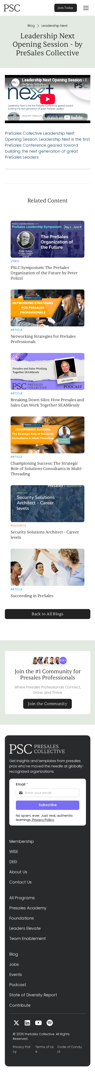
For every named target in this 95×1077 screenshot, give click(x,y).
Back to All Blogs (47, 614)
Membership (21, 841)
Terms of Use (44, 1049)
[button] (86, 8)
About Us (18, 872)
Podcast (17, 984)
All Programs (22, 898)
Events (15, 974)
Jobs (14, 964)
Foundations (21, 918)
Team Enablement (27, 938)
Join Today (66, 8)
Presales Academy (27, 908)
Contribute (19, 1005)
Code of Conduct (69, 1049)
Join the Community (47, 703)
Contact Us (20, 882)
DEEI (13, 861)
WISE (13, 851)
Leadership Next (55, 26)
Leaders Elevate (25, 928)
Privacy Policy (21, 1049)
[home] (18, 7)
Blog (31, 26)
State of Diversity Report (33, 995)
